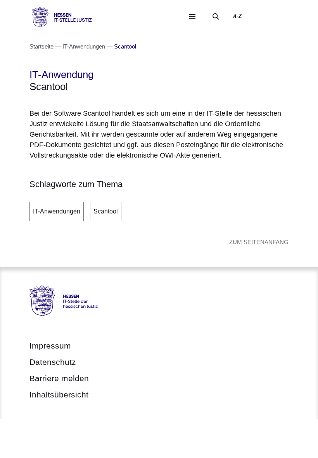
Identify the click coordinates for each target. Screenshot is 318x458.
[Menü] (192, 16)
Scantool (105, 211)
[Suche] (215, 16)
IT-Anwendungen (56, 211)
